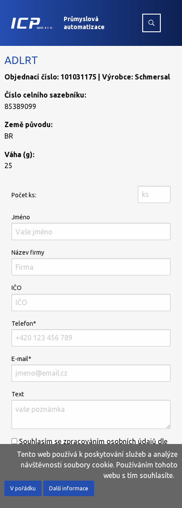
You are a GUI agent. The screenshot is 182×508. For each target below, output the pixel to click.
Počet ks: (23, 195)
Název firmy (27, 252)
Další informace (68, 488)
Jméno (20, 217)
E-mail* (21, 358)
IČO (16, 287)
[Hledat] (151, 23)
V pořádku (23, 488)
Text (17, 394)
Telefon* (23, 323)
